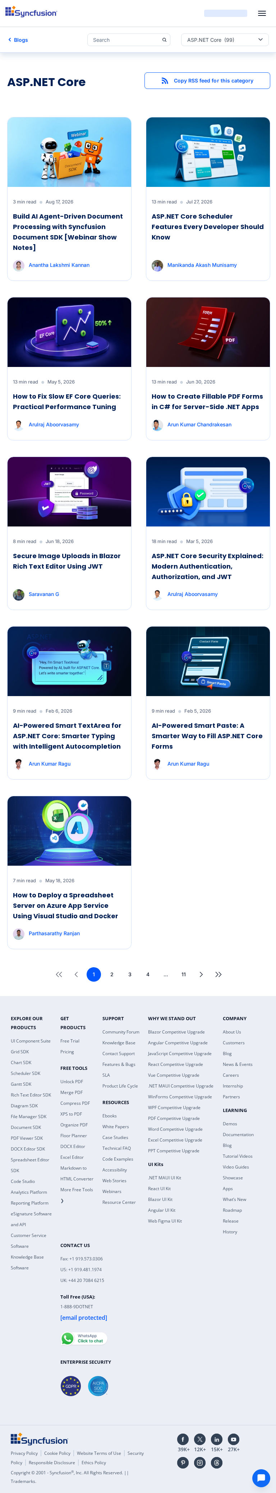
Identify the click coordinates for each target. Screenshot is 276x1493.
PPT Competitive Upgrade (173, 1151)
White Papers (115, 1127)
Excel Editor (72, 1157)
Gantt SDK (21, 1084)
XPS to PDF (71, 1114)
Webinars (111, 1191)
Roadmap (232, 1210)
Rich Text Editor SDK (31, 1095)
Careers (231, 1075)
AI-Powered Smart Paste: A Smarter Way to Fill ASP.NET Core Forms (207, 736)
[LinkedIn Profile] (216, 1439)
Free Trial (69, 1041)
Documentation (238, 1134)
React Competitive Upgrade (175, 1064)
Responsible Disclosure (52, 1463)
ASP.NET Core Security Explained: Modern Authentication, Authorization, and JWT (207, 566)
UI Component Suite (31, 1041)
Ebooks (109, 1116)
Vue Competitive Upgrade (173, 1075)
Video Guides (236, 1167)
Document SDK (26, 1127)
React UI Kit (159, 1188)
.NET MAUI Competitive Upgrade (180, 1086)
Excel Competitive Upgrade (175, 1140)
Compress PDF (75, 1103)
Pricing (67, 1052)
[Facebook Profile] (183, 1439)
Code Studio (23, 1181)
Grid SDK (20, 1052)
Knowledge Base (118, 1043)
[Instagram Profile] (200, 1463)
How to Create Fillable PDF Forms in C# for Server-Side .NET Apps (207, 401)
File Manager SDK (28, 1116)
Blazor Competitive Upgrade (176, 1032)
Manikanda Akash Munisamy (202, 265)
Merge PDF (71, 1092)
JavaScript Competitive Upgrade (180, 1053)
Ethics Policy (94, 1463)
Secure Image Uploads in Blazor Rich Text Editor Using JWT (67, 561)
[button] (207, 80)
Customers (234, 1043)
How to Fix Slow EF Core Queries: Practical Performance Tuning (67, 401)
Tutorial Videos (238, 1156)
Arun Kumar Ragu (49, 764)
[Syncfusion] (39, 1439)
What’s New (234, 1199)
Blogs (21, 40)
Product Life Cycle (120, 1086)
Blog (227, 1053)
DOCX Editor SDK (28, 1149)
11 (183, 974)
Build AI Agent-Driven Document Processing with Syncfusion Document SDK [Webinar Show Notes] (68, 232)
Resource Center (119, 1202)
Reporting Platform (30, 1203)
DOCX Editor (72, 1146)
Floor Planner (73, 1136)
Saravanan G (44, 594)
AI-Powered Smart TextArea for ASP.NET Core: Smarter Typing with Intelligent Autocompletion (67, 736)
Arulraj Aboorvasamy (54, 424)
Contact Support (118, 1053)
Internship (233, 1086)
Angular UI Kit (161, 1210)
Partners (231, 1097)
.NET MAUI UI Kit (164, 1178)
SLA (106, 1075)
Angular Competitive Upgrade (178, 1043)
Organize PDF (74, 1125)
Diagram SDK (24, 1106)
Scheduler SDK (25, 1073)
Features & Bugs (118, 1064)
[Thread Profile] (216, 1463)
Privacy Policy (24, 1453)
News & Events (238, 1064)
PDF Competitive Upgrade (174, 1118)
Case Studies (115, 1137)
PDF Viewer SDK (27, 1138)
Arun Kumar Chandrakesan (199, 424)
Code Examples (117, 1159)
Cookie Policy (57, 1453)
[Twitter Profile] (200, 1439)
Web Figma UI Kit (165, 1221)
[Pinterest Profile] (183, 1463)
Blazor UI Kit (160, 1199)
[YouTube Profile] (233, 1439)
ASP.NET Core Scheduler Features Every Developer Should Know (208, 227)
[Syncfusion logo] (31, 11)
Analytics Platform (29, 1192)
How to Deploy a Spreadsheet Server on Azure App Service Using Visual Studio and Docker (65, 905)
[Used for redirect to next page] (201, 974)
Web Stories (114, 1181)
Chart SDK (21, 1062)
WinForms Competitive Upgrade (180, 1097)
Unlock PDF (71, 1082)
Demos (230, 1124)
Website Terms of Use (99, 1453)
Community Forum (120, 1032)
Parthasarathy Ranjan (54, 933)
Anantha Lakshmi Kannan (59, 265)
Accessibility (114, 1170)
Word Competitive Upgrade (175, 1129)
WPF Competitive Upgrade (174, 1107)
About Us (232, 1032)
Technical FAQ (116, 1148)
